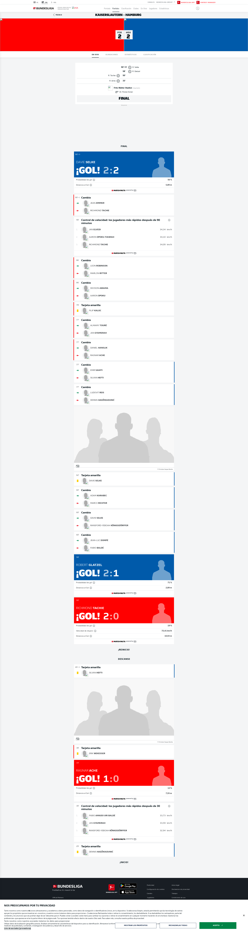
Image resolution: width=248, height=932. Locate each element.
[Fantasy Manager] (198, 2)
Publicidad (150, 885)
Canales (151, 2)
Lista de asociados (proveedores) (17, 928)
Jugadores (153, 8)
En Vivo (144, 8)
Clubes (136, 8)
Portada (107, 8)
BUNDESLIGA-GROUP (164, 2)
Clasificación (126, 8)
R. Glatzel (136, 71)
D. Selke (135, 67)
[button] (196, 8)
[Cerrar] (244, 915)
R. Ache (112, 81)
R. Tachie (112, 76)
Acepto (216, 925)
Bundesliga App (188, 2)
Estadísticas (164, 8)
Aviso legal (175, 885)
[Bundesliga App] (178, 2)
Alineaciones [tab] (112, 54)
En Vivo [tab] (95, 54)
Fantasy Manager (207, 2)
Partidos (115, 8)
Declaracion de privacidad (181, 889)
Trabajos (174, 893)
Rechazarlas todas (178, 925)
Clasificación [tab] (149, 54)
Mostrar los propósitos (136, 925)
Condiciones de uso (178, 897)
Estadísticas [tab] (131, 54)
